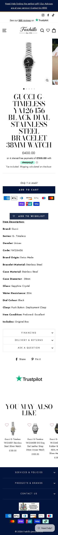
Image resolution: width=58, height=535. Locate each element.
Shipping (24, 166)
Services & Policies (29, 472)
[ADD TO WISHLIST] (7, 425)
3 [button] (29, 89)
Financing (29, 333)
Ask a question (29, 348)
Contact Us (29, 493)
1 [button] (24, 89)
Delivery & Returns (29, 340)
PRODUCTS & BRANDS (29, 483)
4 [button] (32, 89)
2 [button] (27, 89)
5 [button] (34, 89)
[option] (29, 6)
